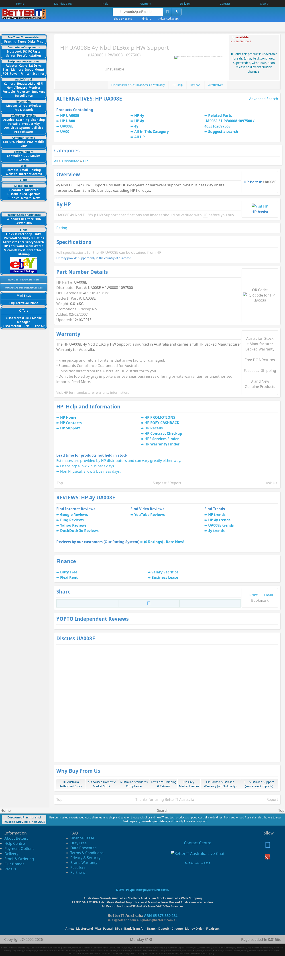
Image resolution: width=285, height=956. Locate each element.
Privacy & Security (85, 857)
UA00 (64, 131)
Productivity (31, 124)
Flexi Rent (69, 577)
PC (25, 51)
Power (14, 74)
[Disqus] (167, 702)
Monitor (35, 88)
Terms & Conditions (87, 852)
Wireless (35, 106)
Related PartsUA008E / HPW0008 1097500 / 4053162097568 (229, 121)
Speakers (38, 92)
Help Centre (14, 843)
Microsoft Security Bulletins (24, 238)
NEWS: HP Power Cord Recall (23, 279)
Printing (10, 41)
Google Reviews (74, 514)
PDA (30, 142)
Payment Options (19, 848)
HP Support (70, 428)
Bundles (13, 198)
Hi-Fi (40, 84)
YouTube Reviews (149, 514)
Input (29, 70)
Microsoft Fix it (14, 250)
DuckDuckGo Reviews (79, 530)
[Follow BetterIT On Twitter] (268, 846)
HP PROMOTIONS (160, 417)
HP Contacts (71, 422)
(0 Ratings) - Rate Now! (164, 541)
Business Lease (164, 577)
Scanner (39, 74)
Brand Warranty (83, 862)
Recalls (10, 869)
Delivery (11, 853)
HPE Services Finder (162, 438)
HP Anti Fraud (14, 246)
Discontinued (17, 194)
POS (5, 74)
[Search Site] (167, 12)
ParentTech (35, 250)
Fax (5, 142)
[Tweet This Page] (149, 604)
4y (136, 126)
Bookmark (260, 600)
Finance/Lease (82, 838)
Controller (14, 156)
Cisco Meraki (12, 326)
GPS (12, 142)
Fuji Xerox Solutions (23, 303)
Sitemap (24, 254)
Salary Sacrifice (164, 572)
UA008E (66, 126)
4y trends (216, 530)
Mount (39, 70)
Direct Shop (23, 234)
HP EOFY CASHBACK (162, 422)
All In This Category (151, 131)
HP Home (68, 417)
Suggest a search (223, 131)
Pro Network (23, 110)
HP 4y (139, 115)
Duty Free (68, 572)
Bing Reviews (72, 519)
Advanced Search (263, 98)
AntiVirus (11, 128)
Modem (11, 106)
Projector (23, 92)
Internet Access (30, 174)
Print (253, 595)
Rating (61, 227)
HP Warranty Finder (162, 444)
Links (10, 234)
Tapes (22, 41)
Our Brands (14, 863)
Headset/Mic (26, 84)
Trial (27, 326)
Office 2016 (33, 219)
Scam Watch (34, 246)
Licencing (38, 120)
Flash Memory (13, 70)
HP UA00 (67, 120)
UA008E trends (221, 525)
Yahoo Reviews (73, 525)
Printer (25, 74)
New (36, 198)
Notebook (14, 51)
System (24, 128)
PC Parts (34, 51)
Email (24, 170)
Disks (31, 41)
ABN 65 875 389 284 (160, 915)
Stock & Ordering (19, 858)
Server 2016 (24, 223)
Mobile (40, 142)
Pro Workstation (29, 56)
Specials (34, 194)
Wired (23, 106)
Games (23, 160)
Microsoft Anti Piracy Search (23, 242)
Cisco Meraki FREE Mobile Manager (24, 320)
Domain (12, 170)
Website (11, 174)
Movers (26, 198)
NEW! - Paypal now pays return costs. (142, 890)
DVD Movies (31, 156)
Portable (8, 92)
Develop (8, 120)
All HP (139, 136)
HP (85, 161)
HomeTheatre (17, 88)
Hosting (35, 170)
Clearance (16, 190)
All (56, 161)
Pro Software (23, 132)
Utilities (37, 128)
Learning (22, 120)
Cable (23, 66)
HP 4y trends (219, 519)
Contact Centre (197, 842)
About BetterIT (17, 838)
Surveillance (24, 96)
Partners (77, 872)
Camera (9, 84)
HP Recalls (154, 428)
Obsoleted (70, 161)
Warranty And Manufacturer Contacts (24, 287)
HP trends (217, 514)
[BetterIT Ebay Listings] (24, 272)
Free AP (39, 326)
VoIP (23, 146)
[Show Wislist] (176, 12)
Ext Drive (35, 66)
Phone (21, 142)
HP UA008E (69, 115)
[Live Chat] (197, 853)
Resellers (78, 867)
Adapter (12, 66)
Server (11, 56)
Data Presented (83, 847)
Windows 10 (15, 219)
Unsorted (32, 190)
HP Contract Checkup (163, 433)
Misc (40, 41)
